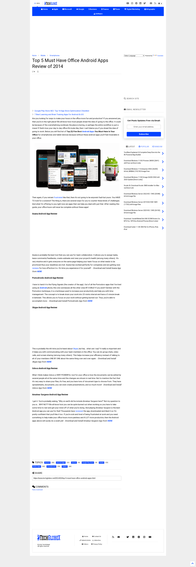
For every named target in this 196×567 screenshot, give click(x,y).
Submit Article (86, 540)
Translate (160, 56)
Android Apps (88, 131)
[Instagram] (132, 3)
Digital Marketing (133, 9)
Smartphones (55, 55)
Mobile (43, 55)
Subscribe (144, 134)
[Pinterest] (136, 3)
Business (93, 9)
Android (43, 288)
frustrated (58, 197)
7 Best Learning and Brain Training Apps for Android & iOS (59, 114)
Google (81, 9)
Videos (85, 544)
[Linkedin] (140, 3)
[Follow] (151, 3)
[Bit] (127, 3)
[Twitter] (144, 3)
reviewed (79, 411)
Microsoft (68, 9)
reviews (35, 268)
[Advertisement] (98, 35)
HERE (39, 271)
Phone (117, 9)
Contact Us (97, 536)
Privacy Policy (97, 544)
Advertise (97, 540)
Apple (55, 9)
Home (45, 9)
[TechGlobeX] (51, 4)
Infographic (150, 9)
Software (98, 14)
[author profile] (38, 71)
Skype (75, 348)
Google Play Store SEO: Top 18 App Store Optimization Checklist (61, 111)
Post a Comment (37, 490)
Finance (105, 9)
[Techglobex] (155, 3)
